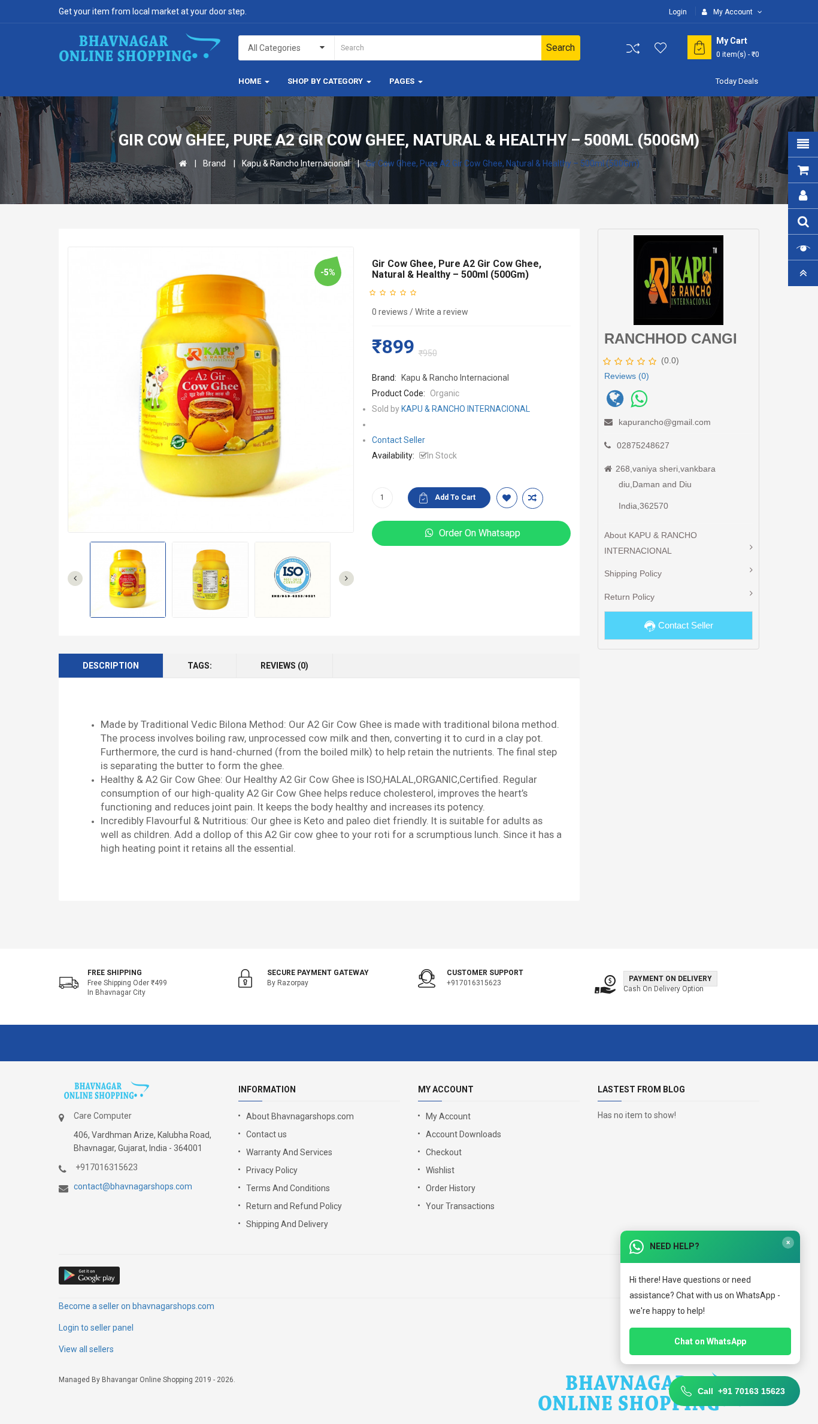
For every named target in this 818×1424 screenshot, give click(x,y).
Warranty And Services (289, 1152)
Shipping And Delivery (287, 1224)
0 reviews (390, 312)
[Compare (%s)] (633, 48)
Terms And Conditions (288, 1188)
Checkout (444, 1152)
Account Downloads (463, 1134)
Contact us (266, 1134)
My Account (448, 1116)
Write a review (441, 312)
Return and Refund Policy (294, 1206)
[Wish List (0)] (661, 48)
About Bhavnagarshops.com (300, 1116)
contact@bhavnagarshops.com (133, 1186)
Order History (450, 1188)
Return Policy (629, 597)
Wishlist (440, 1170)
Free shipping (114, 972)
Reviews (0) (284, 665)
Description (111, 665)
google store (90, 1276)
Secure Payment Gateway (318, 972)
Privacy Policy (272, 1170)
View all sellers (86, 1349)
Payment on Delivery (670, 978)
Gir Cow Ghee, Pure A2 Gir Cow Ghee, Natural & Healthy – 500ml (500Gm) (503, 163)
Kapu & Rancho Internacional (296, 163)
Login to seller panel (96, 1327)
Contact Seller (398, 440)
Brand (214, 163)
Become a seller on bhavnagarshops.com (136, 1306)
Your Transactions (460, 1206)
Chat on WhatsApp (710, 1341)
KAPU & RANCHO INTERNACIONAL (465, 409)
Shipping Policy (633, 573)
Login (678, 12)
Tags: (199, 665)
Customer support (485, 972)
